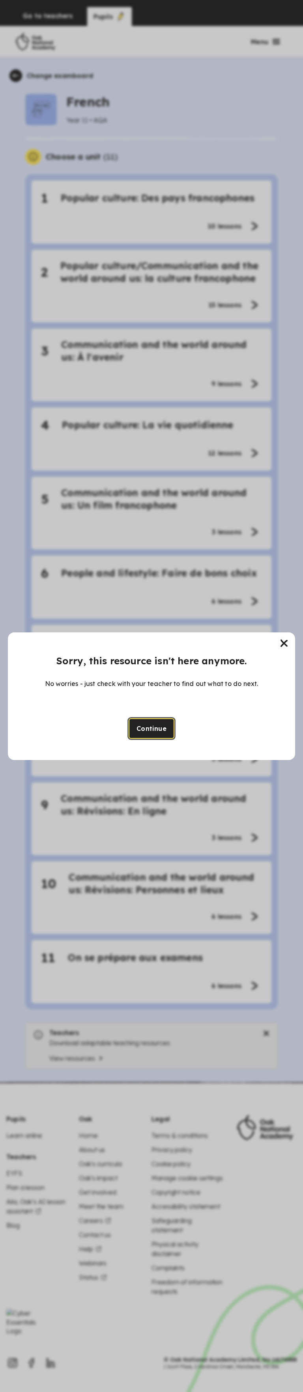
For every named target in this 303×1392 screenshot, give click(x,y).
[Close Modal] (284, 643)
